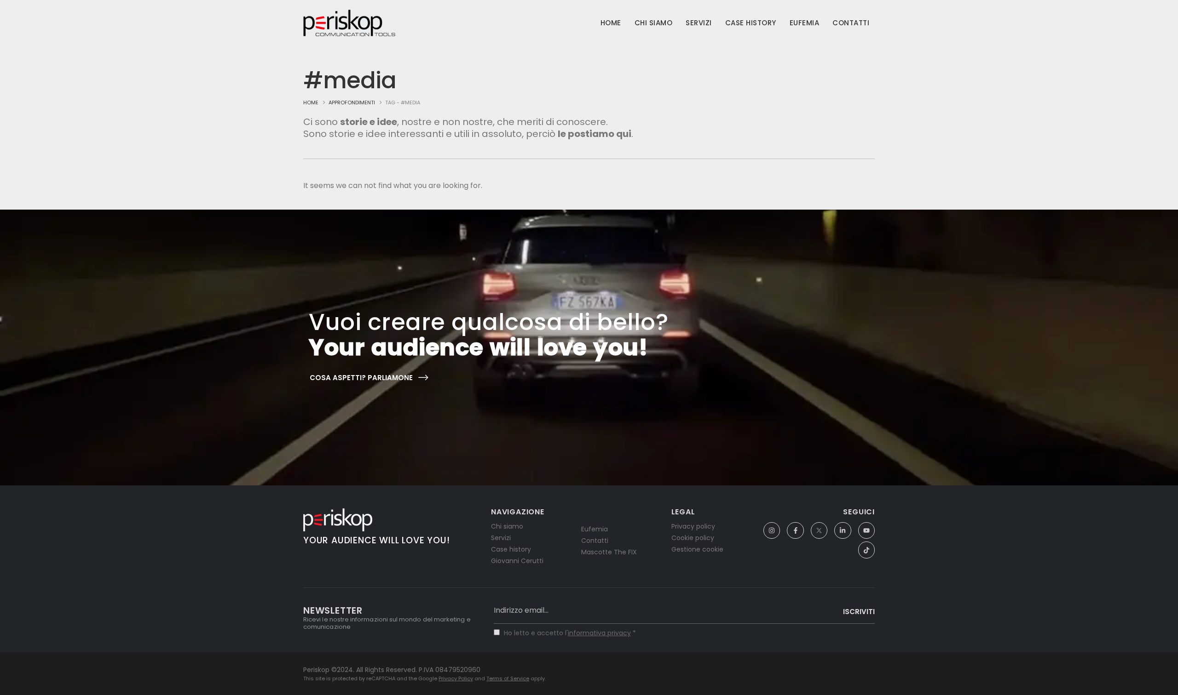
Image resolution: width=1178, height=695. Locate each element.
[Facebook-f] (795, 530)
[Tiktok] (866, 549)
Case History (750, 23)
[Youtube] (866, 530)
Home (611, 23)
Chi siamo (507, 526)
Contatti (850, 23)
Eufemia (805, 23)
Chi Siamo (654, 23)
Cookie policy (692, 537)
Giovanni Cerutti (517, 560)
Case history (511, 549)
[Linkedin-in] (842, 530)
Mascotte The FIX (609, 552)
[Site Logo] (349, 23)
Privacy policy (693, 526)
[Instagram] (771, 530)
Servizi (699, 23)
